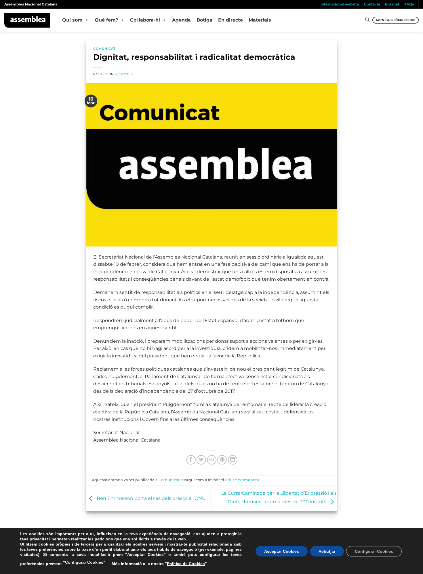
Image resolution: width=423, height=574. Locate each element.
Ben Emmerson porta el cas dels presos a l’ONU (151, 498)
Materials (260, 20)
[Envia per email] (211, 460)
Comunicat (104, 49)
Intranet (392, 4)
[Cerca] (367, 19)
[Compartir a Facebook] (191, 460)
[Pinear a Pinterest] (222, 460)
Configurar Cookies (374, 551)
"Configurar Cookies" (84, 562)
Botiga (204, 20)
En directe (230, 20)
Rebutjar (327, 551)
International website (340, 4)
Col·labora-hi (145, 20)
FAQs (409, 4)
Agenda (181, 20)
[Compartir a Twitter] (201, 460)
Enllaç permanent (242, 480)
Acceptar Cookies (281, 551)
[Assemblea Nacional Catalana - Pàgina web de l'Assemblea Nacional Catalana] (27, 20)
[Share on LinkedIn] (232, 460)
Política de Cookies (186, 563)
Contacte (372, 4)
